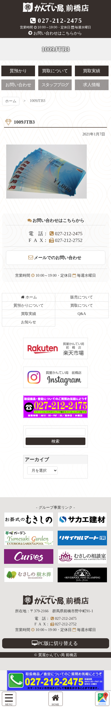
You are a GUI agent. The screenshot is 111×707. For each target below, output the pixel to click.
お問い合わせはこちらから (57, 33)
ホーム (10, 101)
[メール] (102, 699)
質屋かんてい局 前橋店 (56, 7)
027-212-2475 (60, 20)
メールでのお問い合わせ (57, 257)
